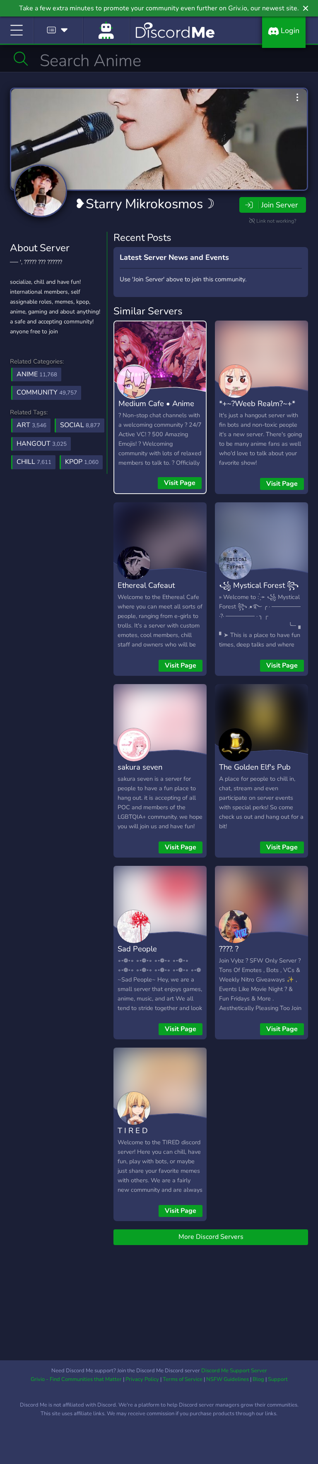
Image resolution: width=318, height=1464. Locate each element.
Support (278, 1379)
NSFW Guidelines (227, 1379)
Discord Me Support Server (234, 1370)
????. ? (228, 949)
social (80, 425)
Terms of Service (182, 1379)
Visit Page (179, 482)
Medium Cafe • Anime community (156, 409)
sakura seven (140, 767)
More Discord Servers (210, 1236)
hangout (42, 443)
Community (47, 392)
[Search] (21, 59)
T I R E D (133, 1130)
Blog (258, 1379)
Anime (37, 374)
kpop (82, 461)
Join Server (279, 205)
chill (34, 461)
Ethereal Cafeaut (146, 585)
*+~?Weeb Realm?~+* (257, 403)
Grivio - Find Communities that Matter (76, 1379)
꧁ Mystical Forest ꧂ (259, 585)
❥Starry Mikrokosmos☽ (145, 204)
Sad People (137, 949)
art (31, 425)
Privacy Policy (142, 1379)
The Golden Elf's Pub (255, 767)
